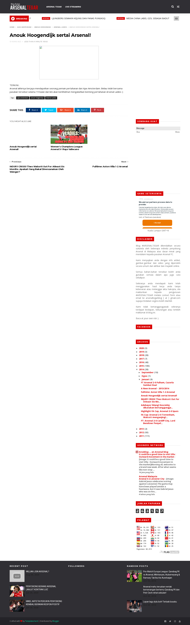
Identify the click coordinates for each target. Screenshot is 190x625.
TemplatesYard (31, 621)
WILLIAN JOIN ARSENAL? (37, 571)
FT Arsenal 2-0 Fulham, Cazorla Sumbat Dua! (157, 383)
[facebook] (165, 621)
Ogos (145, 376)
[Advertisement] (158, 69)
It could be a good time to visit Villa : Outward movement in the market (157, 455)
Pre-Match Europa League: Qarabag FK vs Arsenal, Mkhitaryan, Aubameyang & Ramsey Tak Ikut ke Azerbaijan (161, 574)
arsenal (38, 18)
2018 (141, 355)
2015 (141, 365)
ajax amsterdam (24, 27)
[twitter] (170, 621)
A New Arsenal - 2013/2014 (155, 388)
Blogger (55, 621)
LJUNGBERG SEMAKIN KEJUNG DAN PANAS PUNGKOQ (70, 18)
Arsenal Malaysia (148, 476)
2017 (141, 358)
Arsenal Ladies (60, 27)
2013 (141, 428)
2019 (141, 351)
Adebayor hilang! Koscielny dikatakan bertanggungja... (157, 406)
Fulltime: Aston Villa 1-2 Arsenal (158, 392)
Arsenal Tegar (54, 6)
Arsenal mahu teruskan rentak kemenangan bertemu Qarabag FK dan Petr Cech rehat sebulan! (161, 589)
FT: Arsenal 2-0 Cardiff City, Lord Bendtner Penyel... (158, 422)
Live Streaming (73, 6)
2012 (141, 432)
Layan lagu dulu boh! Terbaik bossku (160, 601)
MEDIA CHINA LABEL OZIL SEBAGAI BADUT (139, 18)
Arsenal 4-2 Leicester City (152, 478)
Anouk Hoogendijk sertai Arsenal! (23, 148)
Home (12, 27)
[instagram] (175, 621)
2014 (141, 369)
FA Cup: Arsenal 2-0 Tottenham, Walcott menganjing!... (158, 416)
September (148, 372)
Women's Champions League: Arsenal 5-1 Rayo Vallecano (67, 148)
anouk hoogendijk (42, 27)
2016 (141, 362)
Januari (146, 379)
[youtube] (180, 621)
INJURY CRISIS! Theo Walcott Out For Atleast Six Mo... (160, 400)
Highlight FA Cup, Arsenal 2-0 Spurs (159, 411)
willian (176, 18)
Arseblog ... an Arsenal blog (153, 451)
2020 (141, 348)
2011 (141, 436)
